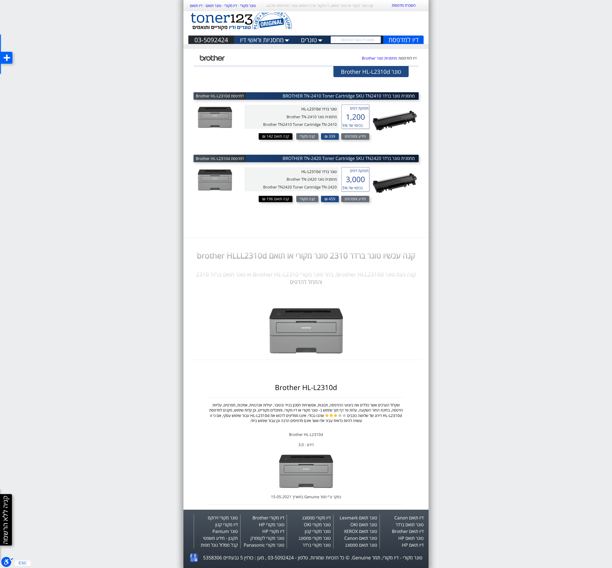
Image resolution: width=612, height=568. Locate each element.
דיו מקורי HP (273, 531)
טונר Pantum (225, 531)
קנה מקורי (307, 136)
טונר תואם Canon (360, 538)
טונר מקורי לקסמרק (267, 538)
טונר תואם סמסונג (361, 545)
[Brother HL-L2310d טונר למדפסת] (306, 352)
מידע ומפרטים (355, 136)
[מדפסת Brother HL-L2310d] (305, 486)
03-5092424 (211, 40)
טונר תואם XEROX (360, 531)
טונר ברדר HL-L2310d (319, 109)
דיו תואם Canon (409, 518)
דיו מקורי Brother (268, 518)
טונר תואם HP (411, 538)
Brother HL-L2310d (306, 387)
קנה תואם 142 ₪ (275, 136)
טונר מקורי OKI (317, 524)
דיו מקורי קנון (226, 524)
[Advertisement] (365, 21)
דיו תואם (196, 5)
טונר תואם (213, 5)
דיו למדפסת (403, 40)
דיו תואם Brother (408, 531)
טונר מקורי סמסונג (315, 538)
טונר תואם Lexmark (358, 518)
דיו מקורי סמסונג (316, 518)
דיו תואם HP (413, 545)
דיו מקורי (230, 5)
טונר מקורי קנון (318, 531)
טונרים (309, 40)
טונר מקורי (248, 5)
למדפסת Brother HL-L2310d (220, 95)
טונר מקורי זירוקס (223, 518)
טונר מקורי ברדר (316, 545)
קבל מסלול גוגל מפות (219, 545)
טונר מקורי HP (271, 524)
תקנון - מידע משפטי (220, 538)
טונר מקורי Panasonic (264, 545)
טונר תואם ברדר (410, 524)
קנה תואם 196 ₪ (275, 198)
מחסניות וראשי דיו (262, 40)
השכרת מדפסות (404, 5)
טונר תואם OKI (363, 524)
